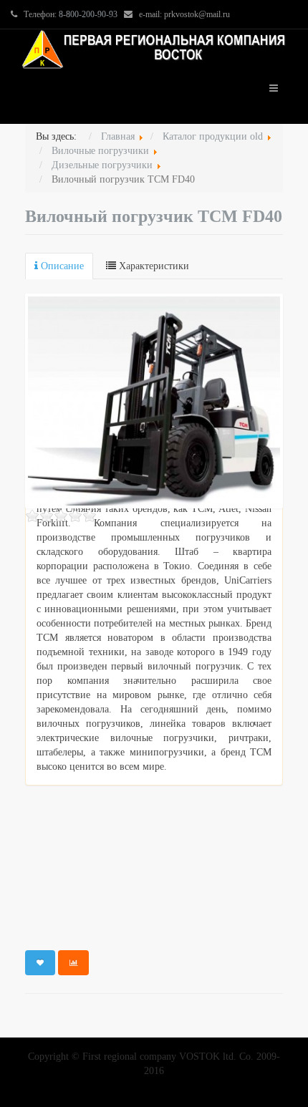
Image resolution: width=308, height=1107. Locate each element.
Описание (61, 266)
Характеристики (152, 266)
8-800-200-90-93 (88, 14)
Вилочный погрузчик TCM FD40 (153, 216)
